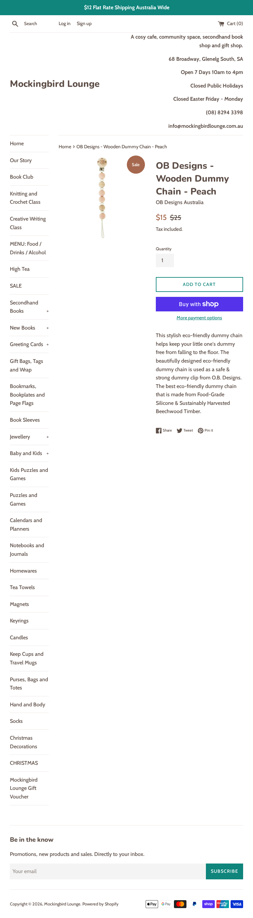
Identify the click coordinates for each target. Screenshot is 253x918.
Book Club (21, 177)
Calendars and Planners (26, 524)
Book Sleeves (25, 420)
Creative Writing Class (28, 223)
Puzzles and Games (23, 499)
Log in (64, 23)
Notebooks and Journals (27, 549)
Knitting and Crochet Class (25, 198)
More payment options (199, 318)
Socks (16, 721)
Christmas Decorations (23, 742)
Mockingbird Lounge (54, 84)
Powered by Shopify (100, 903)
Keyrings (19, 621)
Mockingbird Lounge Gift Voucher (24, 788)
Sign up (84, 23)
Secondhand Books (29, 307)
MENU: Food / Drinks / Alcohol (28, 248)
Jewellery (29, 437)
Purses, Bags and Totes (29, 683)
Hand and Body (27, 704)
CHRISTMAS (24, 763)
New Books (29, 328)
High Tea (20, 269)
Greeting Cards (29, 344)
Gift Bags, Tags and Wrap (26, 365)
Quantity (164, 248)
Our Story (21, 160)
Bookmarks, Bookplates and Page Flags (27, 394)
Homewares (23, 571)
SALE (16, 286)
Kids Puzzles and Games (29, 474)
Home (17, 143)
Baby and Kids (29, 453)
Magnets (19, 604)
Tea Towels (22, 587)
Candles (19, 637)
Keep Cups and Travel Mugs (26, 658)
